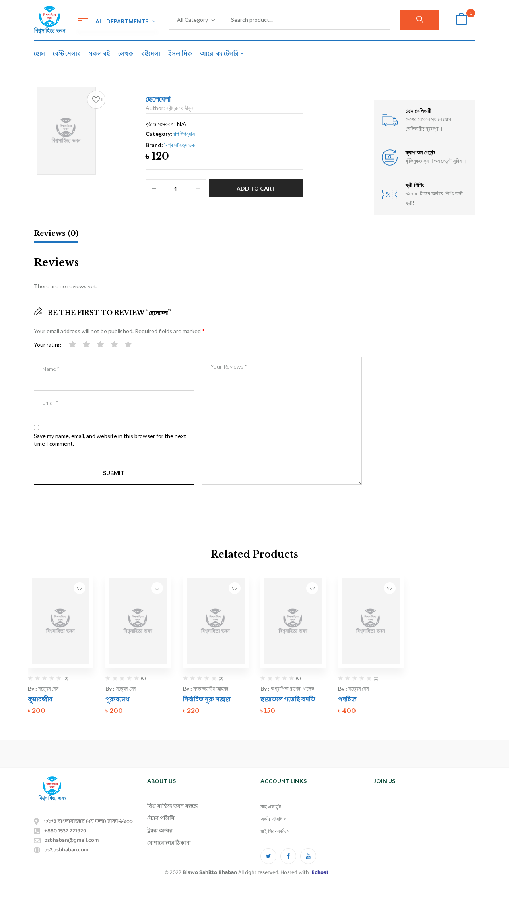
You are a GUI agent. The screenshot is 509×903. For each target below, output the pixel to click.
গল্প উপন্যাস (184, 133)
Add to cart (256, 188)
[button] (461, 20)
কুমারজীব (40, 699)
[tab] (56, 235)
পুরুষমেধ (117, 699)
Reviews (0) (56, 233)
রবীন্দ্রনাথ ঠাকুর (180, 107)
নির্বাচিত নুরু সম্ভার (207, 699)
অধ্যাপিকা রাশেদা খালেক (292, 688)
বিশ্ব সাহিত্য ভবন (180, 144)
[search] (419, 20)
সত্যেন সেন (48, 688)
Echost (319, 872)
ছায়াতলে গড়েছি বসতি (287, 699)
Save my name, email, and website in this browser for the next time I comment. (110, 439)
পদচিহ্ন (347, 699)
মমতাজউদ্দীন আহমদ (210, 688)
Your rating (47, 344)
